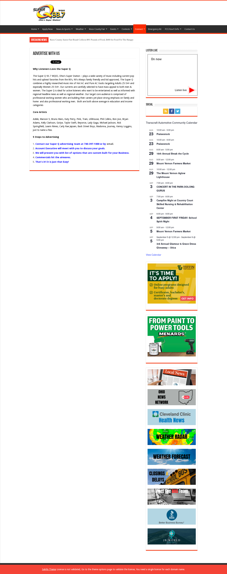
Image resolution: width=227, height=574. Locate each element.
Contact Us (189, 29)
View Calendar (153, 254)
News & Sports (63, 29)
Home (34, 29)
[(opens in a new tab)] (172, 417)
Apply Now (47, 29)
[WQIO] (48, 12)
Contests (126, 29)
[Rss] (165, 111)
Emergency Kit (154, 29)
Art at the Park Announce (61, 39)
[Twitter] (177, 111)
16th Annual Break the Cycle (173, 153)
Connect (139, 29)
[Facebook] (171, 111)
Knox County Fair (97, 29)
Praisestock (163, 134)
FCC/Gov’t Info (172, 29)
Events (113, 29)
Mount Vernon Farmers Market (174, 163)
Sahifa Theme (49, 569)
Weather (80, 29)
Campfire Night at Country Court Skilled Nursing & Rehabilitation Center (175, 204)
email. (110, 144)
